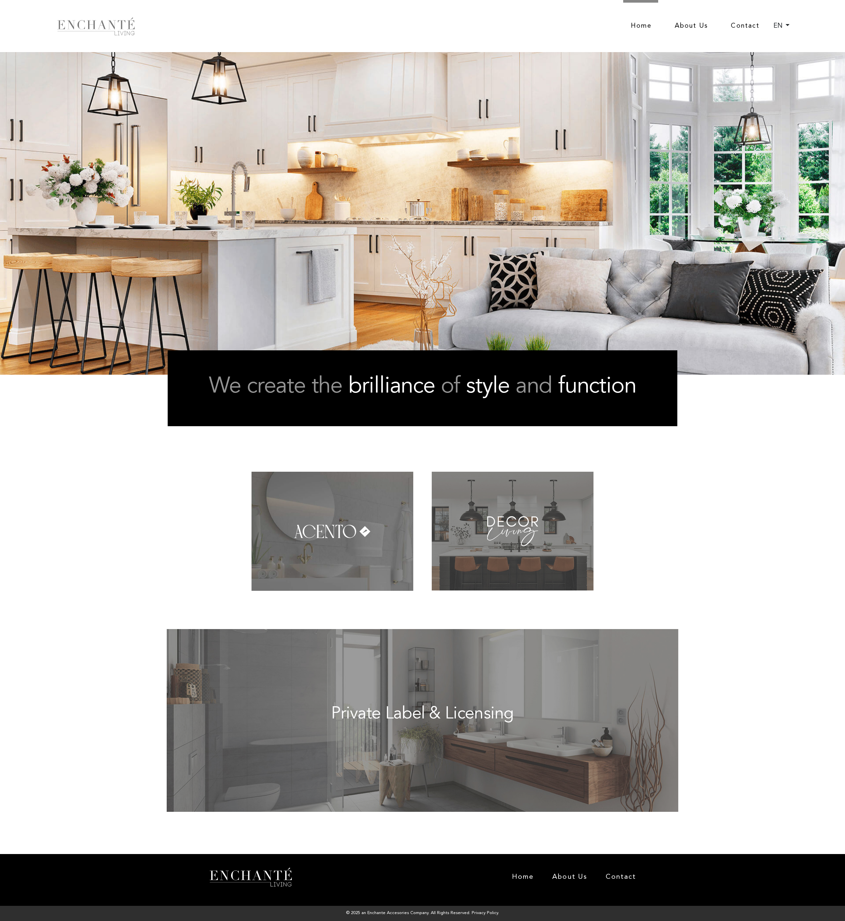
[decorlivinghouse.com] (512, 476)
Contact (745, 26)
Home (641, 26)
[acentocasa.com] (333, 476)
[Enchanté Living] (96, 26)
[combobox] (781, 26)
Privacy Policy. (485, 913)
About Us (691, 26)
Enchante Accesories (388, 913)
